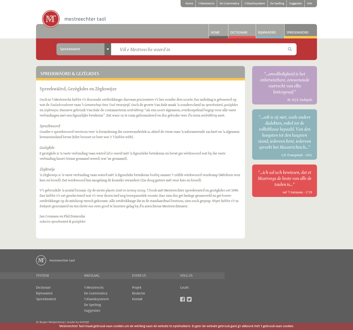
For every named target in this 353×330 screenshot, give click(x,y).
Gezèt (184, 288)
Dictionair (238, 33)
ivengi (84, 322)
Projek (136, 288)
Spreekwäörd (297, 33)
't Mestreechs (206, 3)
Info (309, 3)
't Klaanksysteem (254, 3)
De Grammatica (229, 3)
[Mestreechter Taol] (74, 19)
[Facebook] (182, 299)
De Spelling (277, 3)
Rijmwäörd (267, 33)
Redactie (138, 293)
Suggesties (295, 3)
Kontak (137, 299)
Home (189, 3)
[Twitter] (189, 299)
